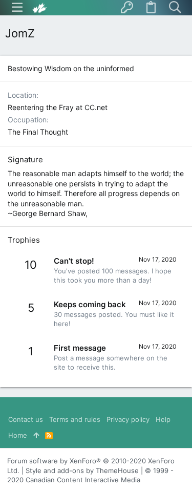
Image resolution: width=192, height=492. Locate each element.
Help (163, 419)
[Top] (36, 435)
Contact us (25, 419)
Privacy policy (128, 419)
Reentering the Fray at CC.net (58, 107)
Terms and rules (74, 419)
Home (17, 435)
